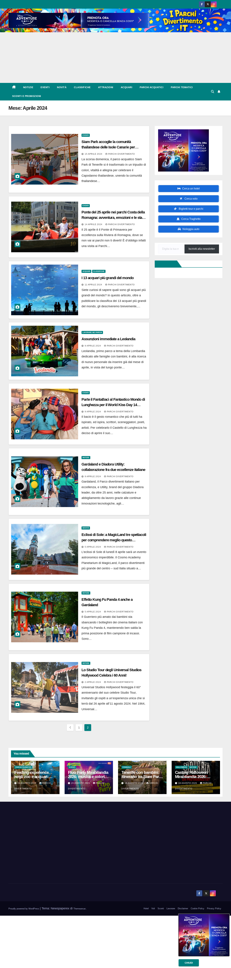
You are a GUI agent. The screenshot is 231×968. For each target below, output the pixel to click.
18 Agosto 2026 (188, 783)
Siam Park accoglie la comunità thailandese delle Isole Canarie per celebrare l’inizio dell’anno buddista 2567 (113, 147)
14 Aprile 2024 (94, 224)
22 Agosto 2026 (27, 783)
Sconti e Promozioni (26, 96)
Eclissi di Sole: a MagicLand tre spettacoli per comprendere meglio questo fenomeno (114, 540)
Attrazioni (105, 87)
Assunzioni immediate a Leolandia (108, 339)
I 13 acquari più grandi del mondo (108, 278)
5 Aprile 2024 (93, 547)
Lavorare (171, 908)
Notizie (28, 87)
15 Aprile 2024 (94, 154)
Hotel (146, 908)
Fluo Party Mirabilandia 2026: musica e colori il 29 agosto (88, 776)
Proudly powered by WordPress (24, 908)
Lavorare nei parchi (92, 332)
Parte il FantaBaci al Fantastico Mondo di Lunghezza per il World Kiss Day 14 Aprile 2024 (113, 404)
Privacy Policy (214, 908)
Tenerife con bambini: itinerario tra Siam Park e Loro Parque (141, 776)
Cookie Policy (197, 908)
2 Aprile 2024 (93, 682)
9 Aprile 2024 (93, 346)
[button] (212, 91)
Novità (61, 87)
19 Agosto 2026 (134, 783)
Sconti (161, 908)
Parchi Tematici (182, 87)
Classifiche (82, 87)
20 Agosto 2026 (81, 783)
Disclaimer (183, 908)
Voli (153, 908)
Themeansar (79, 908)
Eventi (45, 87)
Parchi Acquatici (151, 87)
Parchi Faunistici (23, 767)
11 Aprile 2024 (94, 284)
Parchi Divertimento (121, 154)
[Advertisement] (115, 57)
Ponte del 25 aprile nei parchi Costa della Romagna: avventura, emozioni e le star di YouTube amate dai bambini (113, 217)
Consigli (126, 767)
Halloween (181, 767)
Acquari (126, 87)
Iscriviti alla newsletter (202, 248)
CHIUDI (189, 962)
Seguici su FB (166, 264)
